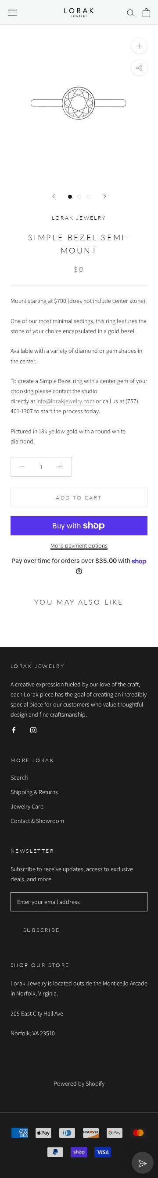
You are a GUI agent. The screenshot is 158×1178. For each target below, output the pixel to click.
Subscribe (41, 930)
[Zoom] (139, 45)
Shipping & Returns (34, 792)
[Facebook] (14, 729)
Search (19, 777)
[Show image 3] (88, 197)
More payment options (79, 545)
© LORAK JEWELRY (79, 1072)
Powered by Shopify (79, 1083)
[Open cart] (146, 12)
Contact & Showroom (37, 821)
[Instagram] (33, 729)
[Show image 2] (79, 197)
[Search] (131, 12)
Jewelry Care (27, 806)
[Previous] (53, 196)
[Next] (105, 196)
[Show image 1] (70, 197)
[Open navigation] (12, 12)
